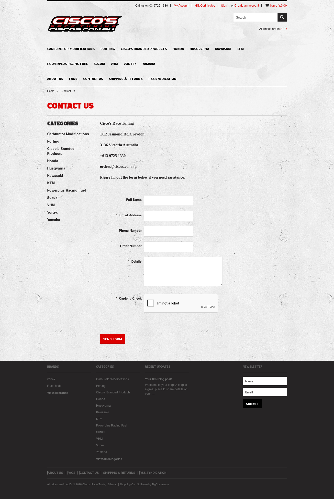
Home (50, 91)
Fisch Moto (54, 385)
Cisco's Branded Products (144, 48)
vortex (51, 379)
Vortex (130, 63)
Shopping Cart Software (134, 484)
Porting (107, 48)
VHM (114, 63)
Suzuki (99, 63)
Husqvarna (199, 48)
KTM (240, 48)
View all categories (109, 459)
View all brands (57, 392)
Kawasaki (223, 48)
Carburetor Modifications (71, 48)
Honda (178, 48)
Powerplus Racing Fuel (67, 63)
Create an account (246, 5)
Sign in (225, 5)
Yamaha (148, 63)
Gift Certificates (205, 5)
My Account (181, 5)
